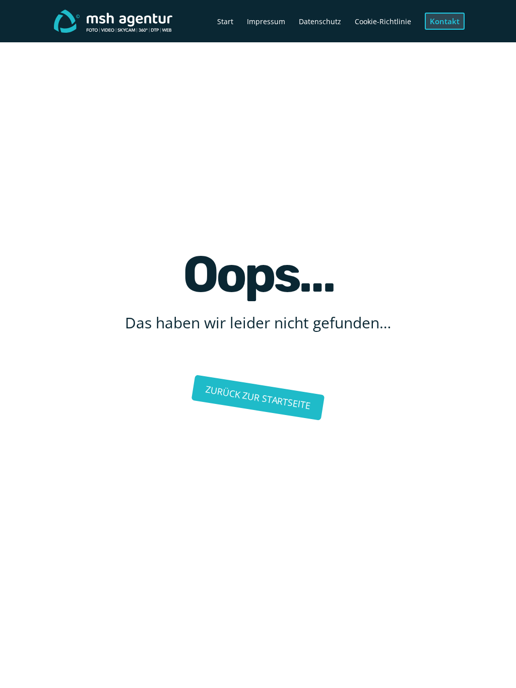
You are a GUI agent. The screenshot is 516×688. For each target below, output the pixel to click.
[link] (113, 20)
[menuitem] (225, 30)
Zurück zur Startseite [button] (258, 397)
